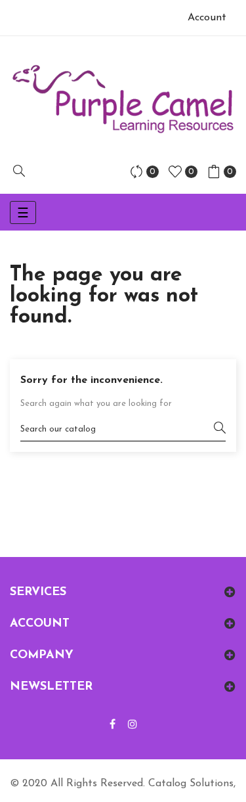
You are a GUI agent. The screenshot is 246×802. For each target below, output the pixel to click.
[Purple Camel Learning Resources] (123, 99)
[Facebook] (112, 725)
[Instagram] (132, 725)
